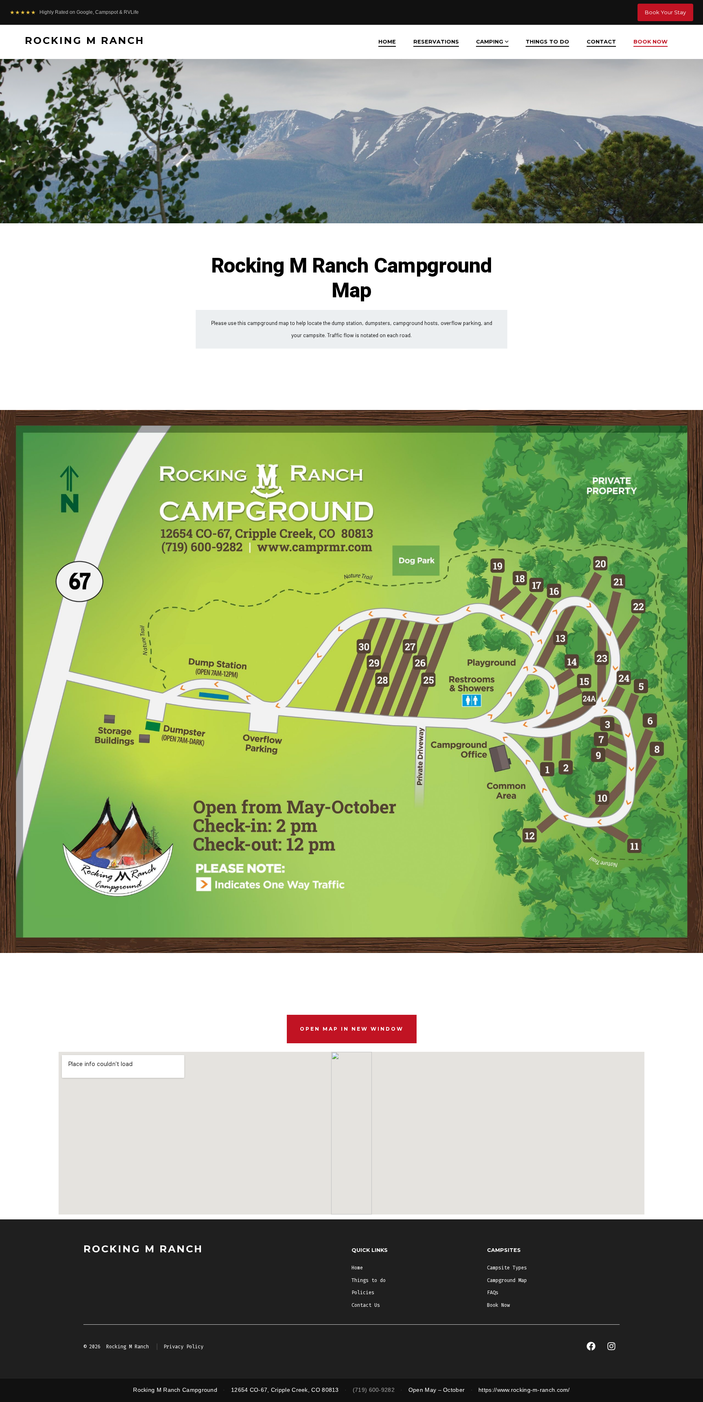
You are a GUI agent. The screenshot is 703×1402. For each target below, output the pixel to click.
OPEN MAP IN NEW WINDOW (352, 1029)
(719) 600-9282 (374, 1390)
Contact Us (366, 1305)
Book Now (650, 42)
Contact (601, 42)
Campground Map (507, 1280)
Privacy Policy (183, 1346)
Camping (489, 42)
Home (387, 42)
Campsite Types (507, 1268)
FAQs (492, 1292)
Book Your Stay (665, 12)
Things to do (547, 42)
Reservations (436, 42)
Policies (363, 1292)
